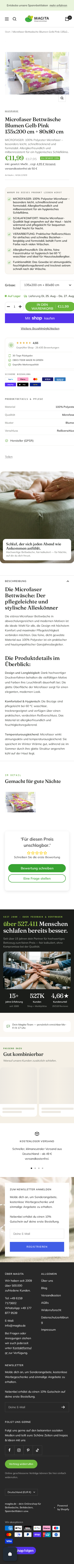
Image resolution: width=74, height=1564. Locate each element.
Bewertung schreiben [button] (37, 868)
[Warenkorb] (67, 19)
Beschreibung (16, 581)
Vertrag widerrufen (21, 1463)
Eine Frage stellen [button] (37, 878)
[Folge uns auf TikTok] (37, 1450)
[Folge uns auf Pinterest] (28, 1450)
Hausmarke (11, 111)
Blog (44, 1288)
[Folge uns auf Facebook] (9, 1450)
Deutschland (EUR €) (19, 1492)
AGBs (45, 1303)
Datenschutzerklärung (54, 1320)
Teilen (9, 457)
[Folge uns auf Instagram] (18, 1450)
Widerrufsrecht (51, 1310)
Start (7, 31)
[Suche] (14, 19)
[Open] (10, 1554)
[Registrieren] (63, 1407)
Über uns (47, 1280)
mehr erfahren (58, 5)
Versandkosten (51, 1295)
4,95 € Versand (46, 164)
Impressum (48, 1329)
